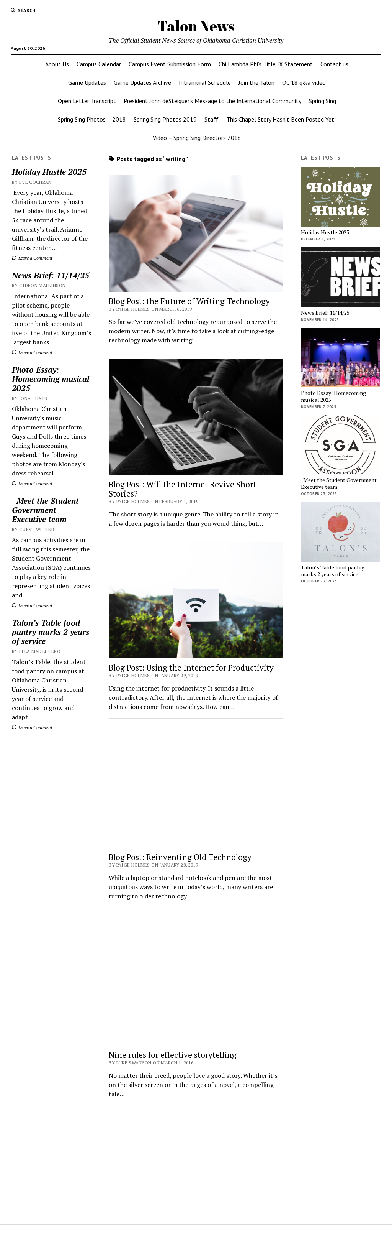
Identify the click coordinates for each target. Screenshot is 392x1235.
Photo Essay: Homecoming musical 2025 (50, 379)
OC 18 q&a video (304, 82)
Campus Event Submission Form (170, 64)
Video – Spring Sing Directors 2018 (197, 137)
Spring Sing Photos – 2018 (92, 119)
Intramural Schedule (205, 82)
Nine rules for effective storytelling (173, 1054)
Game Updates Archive (142, 82)
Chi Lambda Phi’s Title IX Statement (266, 64)
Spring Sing (322, 101)
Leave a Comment (34, 258)
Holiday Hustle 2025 (49, 171)
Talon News (196, 26)
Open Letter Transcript (87, 101)
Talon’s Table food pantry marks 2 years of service (50, 632)
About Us (57, 64)
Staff (211, 119)
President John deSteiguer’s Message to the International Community (212, 101)
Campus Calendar (99, 64)
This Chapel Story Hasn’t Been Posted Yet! (281, 119)
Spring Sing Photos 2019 (165, 119)
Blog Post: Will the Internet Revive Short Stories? (182, 489)
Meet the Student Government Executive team (45, 510)
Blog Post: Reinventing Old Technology (180, 857)
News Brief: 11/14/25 (50, 275)
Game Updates (87, 82)
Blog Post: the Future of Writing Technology (189, 301)
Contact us (334, 64)
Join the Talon (256, 82)
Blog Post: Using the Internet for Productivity (191, 667)
